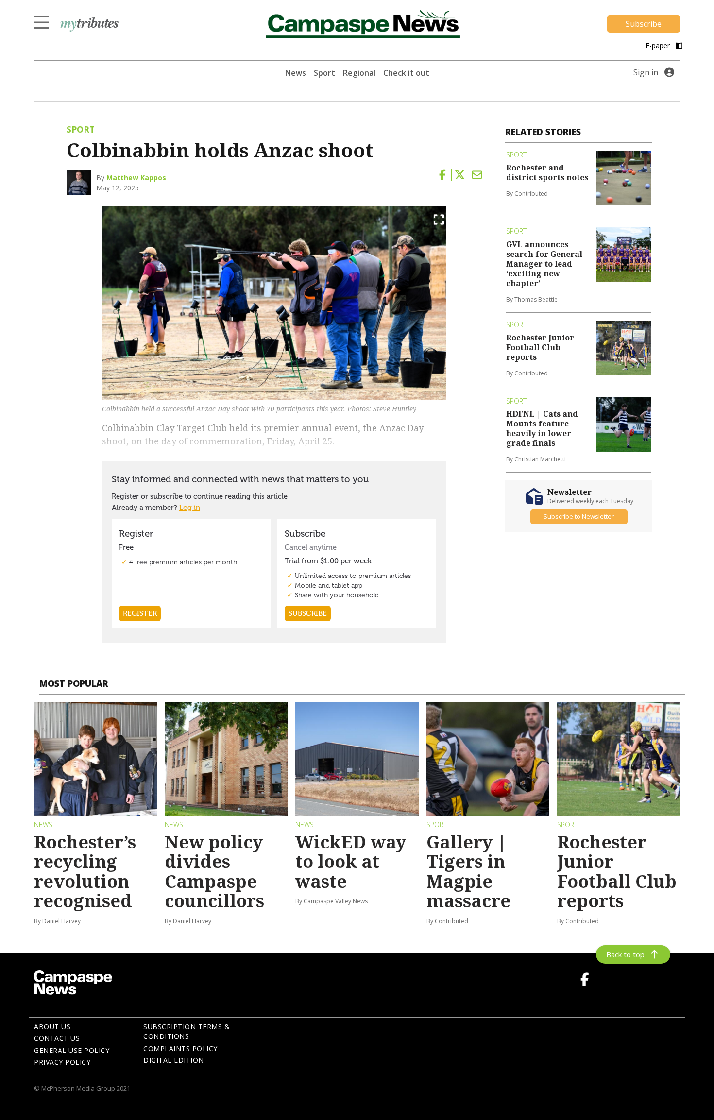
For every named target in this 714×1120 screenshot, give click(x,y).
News (295, 73)
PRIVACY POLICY (62, 1062)
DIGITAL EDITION (173, 1060)
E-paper (659, 45)
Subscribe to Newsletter (579, 516)
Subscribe (644, 23)
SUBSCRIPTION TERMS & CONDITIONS (186, 1031)
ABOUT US (52, 1026)
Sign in (645, 72)
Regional (359, 73)
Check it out (406, 73)
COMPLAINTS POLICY (180, 1048)
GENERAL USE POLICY (71, 1050)
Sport (324, 73)
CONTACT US (57, 1038)
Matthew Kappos (136, 177)
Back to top (625, 954)
